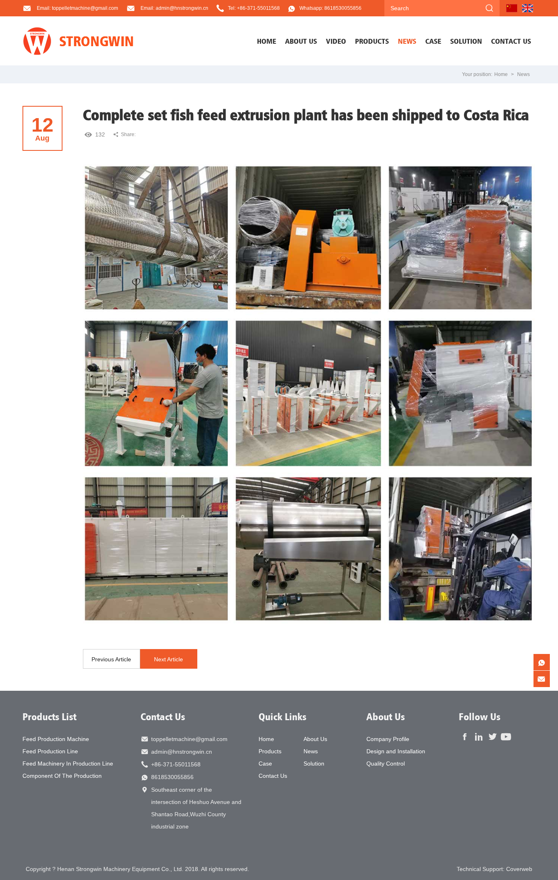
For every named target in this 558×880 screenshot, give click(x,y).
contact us (511, 40)
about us (301, 40)
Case (265, 763)
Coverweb (519, 869)
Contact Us (163, 716)
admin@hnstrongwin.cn (181, 751)
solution (466, 40)
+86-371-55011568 (176, 764)
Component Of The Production (62, 776)
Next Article (168, 659)
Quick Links (282, 716)
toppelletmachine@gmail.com (189, 739)
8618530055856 (172, 777)
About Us (315, 739)
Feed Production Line (50, 751)
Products (270, 751)
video (336, 40)
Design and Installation (395, 751)
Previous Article (111, 659)
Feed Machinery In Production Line (67, 763)
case (433, 40)
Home (266, 40)
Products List (49, 716)
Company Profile (387, 739)
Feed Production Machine (55, 739)
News (523, 74)
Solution (314, 763)
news (407, 40)
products (372, 40)
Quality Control (385, 763)
